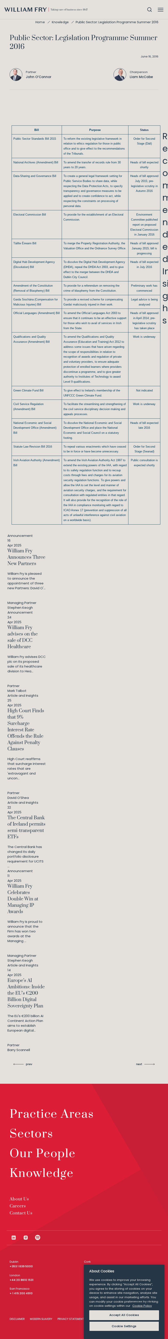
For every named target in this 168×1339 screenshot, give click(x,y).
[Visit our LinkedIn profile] (17, 1237)
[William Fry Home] (46, 9)
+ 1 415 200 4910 (21, 1293)
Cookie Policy (142, 1306)
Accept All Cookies (124, 1315)
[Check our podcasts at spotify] (37, 1237)
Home (40, 22)
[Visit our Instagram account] (29, 1237)
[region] (124, 1302)
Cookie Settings (124, 1326)
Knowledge (60, 22)
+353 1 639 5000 (21, 1266)
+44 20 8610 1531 (21, 1280)
